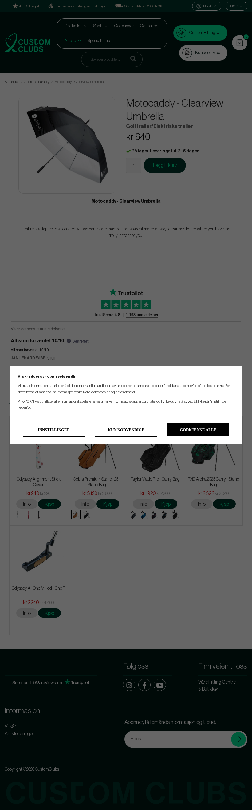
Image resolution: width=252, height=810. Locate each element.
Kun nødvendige (126, 429)
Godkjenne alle (198, 429)
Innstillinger (54, 429)
